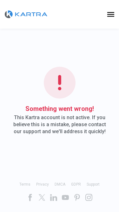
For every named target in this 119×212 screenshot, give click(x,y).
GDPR (76, 184)
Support (93, 184)
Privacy (42, 184)
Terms (24, 184)
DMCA (60, 184)
